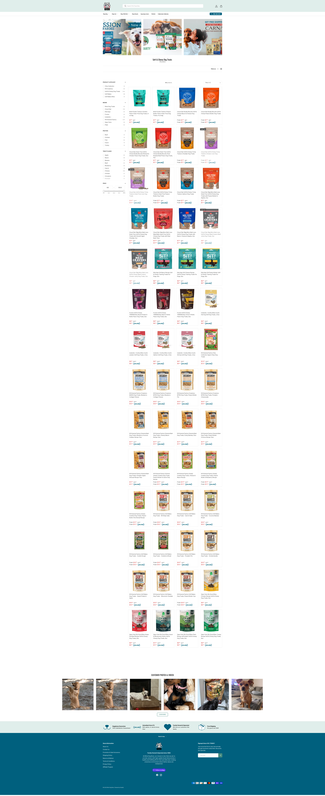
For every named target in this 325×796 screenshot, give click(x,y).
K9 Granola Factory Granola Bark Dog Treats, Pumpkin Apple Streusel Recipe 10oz (139, 475)
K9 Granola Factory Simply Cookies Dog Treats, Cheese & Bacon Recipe (186, 475)
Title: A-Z (208, 82)
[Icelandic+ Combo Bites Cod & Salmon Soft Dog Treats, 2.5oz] (163, 339)
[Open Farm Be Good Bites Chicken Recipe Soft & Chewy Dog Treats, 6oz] (211, 581)
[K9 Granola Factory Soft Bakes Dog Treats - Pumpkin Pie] (187, 540)
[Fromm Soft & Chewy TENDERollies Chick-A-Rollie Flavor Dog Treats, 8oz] (187, 299)
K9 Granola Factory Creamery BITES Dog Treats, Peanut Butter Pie (187, 395)
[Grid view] (129, 83)
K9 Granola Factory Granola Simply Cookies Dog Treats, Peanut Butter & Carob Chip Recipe (161, 476)
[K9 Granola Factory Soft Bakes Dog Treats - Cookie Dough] (139, 540)
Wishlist (153, 14)
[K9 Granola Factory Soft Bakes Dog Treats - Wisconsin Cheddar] (163, 581)
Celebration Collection (163, 14)
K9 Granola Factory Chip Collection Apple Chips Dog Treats (209, 355)
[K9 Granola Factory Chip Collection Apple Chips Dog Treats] (211, 339)
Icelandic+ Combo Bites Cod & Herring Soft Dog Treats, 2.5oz (210, 314)
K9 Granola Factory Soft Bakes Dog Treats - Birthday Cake (162, 515)
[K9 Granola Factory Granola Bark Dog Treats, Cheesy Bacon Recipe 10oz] (163, 420)
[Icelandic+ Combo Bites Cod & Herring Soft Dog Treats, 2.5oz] (211, 299)
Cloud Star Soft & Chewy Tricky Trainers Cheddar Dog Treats (186, 153)
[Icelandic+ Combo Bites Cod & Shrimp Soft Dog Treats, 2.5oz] (187, 339)
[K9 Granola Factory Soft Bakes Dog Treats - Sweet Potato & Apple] (139, 581)
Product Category (109, 82)
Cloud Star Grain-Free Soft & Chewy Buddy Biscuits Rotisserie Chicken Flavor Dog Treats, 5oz (139, 153)
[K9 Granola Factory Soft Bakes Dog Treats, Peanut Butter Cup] (187, 581)
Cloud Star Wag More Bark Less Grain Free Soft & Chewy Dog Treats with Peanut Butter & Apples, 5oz (210, 195)
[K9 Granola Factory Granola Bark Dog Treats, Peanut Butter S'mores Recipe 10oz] (211, 420)
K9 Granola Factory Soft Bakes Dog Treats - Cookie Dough (138, 555)
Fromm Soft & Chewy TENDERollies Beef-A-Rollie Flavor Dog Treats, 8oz (161, 314)
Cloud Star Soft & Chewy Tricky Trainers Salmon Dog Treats (186, 193)
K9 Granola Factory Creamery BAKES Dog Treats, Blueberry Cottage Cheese (138, 395)
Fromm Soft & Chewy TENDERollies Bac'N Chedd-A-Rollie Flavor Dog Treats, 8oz (138, 314)
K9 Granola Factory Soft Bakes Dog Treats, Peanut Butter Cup (186, 595)
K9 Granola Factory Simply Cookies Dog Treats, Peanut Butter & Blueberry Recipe (209, 475)
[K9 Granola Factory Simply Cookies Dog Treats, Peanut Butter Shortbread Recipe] (139, 500)
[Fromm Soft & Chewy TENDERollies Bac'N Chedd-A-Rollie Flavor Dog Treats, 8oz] (139, 299)
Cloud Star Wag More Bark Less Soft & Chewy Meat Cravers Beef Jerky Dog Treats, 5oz (211, 234)
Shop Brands (135, 14)
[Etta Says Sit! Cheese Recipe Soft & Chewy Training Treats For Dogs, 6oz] (187, 259)
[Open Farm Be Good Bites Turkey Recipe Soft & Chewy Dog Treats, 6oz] (211, 621)
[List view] (132, 83)
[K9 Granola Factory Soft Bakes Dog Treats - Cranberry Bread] (163, 540)
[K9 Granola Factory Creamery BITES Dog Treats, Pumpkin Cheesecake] (211, 379)
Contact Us (106, 749)
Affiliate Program (108, 767)
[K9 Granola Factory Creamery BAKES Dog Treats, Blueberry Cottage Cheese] (139, 379)
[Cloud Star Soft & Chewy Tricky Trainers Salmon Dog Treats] (187, 178)
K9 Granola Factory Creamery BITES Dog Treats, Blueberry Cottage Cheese (162, 395)
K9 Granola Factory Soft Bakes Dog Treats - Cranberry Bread (162, 555)
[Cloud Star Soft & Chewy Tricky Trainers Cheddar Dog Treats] (187, 138)
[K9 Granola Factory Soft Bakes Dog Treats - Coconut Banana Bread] (211, 500)
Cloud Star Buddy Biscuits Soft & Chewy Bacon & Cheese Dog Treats (187, 113)
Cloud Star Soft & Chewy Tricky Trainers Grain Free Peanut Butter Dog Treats (162, 194)
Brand (105, 102)
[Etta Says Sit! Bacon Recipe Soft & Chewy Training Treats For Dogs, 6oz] (163, 259)
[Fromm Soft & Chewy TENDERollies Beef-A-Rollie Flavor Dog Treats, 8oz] (163, 299)
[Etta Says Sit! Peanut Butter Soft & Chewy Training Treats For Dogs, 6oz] (211, 259)
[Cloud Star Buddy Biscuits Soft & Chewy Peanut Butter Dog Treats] (211, 98)
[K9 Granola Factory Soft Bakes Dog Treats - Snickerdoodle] (211, 540)
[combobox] (163, 6)
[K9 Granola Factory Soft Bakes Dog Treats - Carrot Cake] (187, 500)
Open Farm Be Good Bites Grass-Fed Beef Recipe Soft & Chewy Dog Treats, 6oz (139, 636)
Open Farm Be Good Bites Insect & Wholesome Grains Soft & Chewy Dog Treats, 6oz (163, 636)
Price (104, 183)
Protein (105, 130)
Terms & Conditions (109, 761)
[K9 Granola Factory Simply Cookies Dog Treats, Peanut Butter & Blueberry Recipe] (211, 460)
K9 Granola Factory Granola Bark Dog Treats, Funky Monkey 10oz (187, 434)
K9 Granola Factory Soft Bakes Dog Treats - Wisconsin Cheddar (163, 595)
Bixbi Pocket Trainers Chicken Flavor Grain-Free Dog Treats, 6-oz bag (139, 113)
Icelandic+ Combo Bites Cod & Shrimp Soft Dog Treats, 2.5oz (186, 354)
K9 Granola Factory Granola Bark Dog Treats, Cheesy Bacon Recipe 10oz (163, 435)
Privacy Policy (107, 764)
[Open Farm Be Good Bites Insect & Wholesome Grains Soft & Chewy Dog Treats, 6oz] (163, 621)
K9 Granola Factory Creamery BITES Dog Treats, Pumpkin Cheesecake (210, 395)
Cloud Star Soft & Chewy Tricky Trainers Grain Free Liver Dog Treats (138, 194)
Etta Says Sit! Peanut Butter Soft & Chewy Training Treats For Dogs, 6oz (210, 274)
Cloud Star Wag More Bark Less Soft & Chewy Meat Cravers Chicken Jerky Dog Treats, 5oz (138, 274)
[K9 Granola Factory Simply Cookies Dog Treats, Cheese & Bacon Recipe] (187, 460)
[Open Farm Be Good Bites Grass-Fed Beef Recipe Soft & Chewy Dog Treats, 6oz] (139, 621)
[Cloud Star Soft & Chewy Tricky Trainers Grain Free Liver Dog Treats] (139, 178)
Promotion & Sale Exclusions (111, 752)
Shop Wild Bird (124, 14)
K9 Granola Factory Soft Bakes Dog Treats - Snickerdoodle (210, 555)
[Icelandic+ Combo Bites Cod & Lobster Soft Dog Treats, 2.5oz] (139, 339)
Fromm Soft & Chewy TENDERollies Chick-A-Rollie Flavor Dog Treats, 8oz (185, 314)
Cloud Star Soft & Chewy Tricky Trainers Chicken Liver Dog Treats (210, 153)
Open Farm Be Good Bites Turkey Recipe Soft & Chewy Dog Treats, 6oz (211, 636)
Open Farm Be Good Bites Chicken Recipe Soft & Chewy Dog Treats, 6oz (210, 596)
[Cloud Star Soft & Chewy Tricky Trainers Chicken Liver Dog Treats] (211, 138)
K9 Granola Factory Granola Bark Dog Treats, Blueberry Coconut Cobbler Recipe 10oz (139, 435)
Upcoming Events (145, 14)
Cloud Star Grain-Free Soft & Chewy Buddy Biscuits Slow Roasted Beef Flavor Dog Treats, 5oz (163, 154)
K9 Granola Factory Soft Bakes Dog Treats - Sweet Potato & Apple (138, 596)
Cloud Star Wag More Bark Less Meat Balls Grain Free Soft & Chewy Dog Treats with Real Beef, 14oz (162, 235)
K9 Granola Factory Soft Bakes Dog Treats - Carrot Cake (186, 515)
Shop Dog (105, 14)
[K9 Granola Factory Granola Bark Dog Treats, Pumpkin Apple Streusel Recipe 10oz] (139, 460)
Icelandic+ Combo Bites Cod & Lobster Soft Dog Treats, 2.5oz (138, 354)
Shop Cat (114, 14)
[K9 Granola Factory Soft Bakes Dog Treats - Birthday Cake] (163, 500)
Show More (162, 714)
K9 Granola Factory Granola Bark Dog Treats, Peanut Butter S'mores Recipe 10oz (211, 435)
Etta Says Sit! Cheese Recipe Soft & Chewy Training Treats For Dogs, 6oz (187, 274)
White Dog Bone (110, 787)
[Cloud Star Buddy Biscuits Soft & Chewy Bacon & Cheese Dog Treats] (187, 98)
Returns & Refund (108, 758)
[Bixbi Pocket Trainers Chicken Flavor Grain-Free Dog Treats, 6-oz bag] (139, 98)
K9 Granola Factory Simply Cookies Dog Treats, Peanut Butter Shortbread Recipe (137, 515)
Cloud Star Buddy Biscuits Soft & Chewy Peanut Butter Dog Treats (211, 112)
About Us (105, 746)
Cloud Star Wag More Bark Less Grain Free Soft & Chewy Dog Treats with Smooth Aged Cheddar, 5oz (138, 235)
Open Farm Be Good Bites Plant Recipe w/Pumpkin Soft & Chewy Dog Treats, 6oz (187, 636)
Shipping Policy (107, 755)
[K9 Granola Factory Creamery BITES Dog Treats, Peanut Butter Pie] (187, 379)
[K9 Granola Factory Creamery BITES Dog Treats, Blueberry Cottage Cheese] (163, 379)
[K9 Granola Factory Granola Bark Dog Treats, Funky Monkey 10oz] (187, 420)
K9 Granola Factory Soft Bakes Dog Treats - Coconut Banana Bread (210, 515)
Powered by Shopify (119, 787)
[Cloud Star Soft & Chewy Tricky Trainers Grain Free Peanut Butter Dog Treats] (163, 178)
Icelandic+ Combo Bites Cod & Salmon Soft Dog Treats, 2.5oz (162, 354)
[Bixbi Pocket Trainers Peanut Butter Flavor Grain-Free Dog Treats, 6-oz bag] (163, 98)
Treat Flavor (107, 151)
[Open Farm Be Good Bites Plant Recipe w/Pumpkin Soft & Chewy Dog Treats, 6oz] (187, 621)
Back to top (161, 736)
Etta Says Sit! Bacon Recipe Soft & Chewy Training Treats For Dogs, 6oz (162, 274)
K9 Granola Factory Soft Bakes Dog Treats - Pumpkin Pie (186, 555)
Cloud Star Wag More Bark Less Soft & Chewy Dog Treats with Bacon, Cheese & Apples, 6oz (186, 234)
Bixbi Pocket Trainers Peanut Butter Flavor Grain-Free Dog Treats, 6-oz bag (162, 113)
